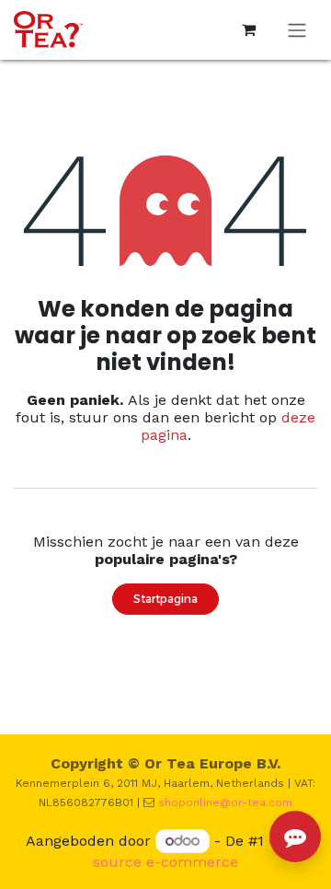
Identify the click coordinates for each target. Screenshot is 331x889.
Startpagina (165, 599)
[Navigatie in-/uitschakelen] (297, 30)
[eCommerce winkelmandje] (248, 29)
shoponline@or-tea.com (225, 802)
